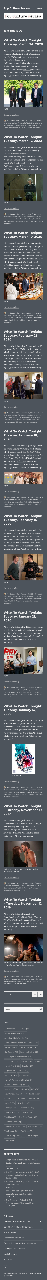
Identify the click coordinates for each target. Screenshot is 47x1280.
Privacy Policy (23, 1273)
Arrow (21, 690)
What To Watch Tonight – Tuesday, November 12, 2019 (23, 903)
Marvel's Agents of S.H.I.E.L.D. (18, 1080)
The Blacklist (11, 1112)
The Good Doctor (28, 1117)
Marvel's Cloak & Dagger (16, 1085)
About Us (8, 1259)
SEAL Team (23, 1103)
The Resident (13, 128)
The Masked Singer (14, 1126)
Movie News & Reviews (14, 1238)
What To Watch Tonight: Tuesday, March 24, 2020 (23, 42)
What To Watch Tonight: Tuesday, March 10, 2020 (23, 235)
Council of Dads (24, 123)
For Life (15, 125)
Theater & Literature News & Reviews (20, 1243)
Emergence (8, 792)
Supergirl (10, 1108)
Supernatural (26, 1108)
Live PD (23, 1071)
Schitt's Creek (38, 219)
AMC (25, 1029)
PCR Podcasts (10, 1232)
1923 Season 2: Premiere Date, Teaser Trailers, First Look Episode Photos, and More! (23, 1163)
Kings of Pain (33, 979)
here (6, 830)
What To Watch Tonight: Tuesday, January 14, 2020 (23, 710)
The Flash (7, 221)
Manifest (24, 1075)
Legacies (9, 1071)
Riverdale (33, 1098)
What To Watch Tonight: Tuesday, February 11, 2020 (23, 520)
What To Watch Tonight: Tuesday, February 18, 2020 (23, 435)
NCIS (20, 125)
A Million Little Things (15, 1043)
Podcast (13, 60)
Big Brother (11, 1052)
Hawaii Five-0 (12, 1066)
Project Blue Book (28, 125)
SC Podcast (27, 536)
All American (11, 1029)
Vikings (9, 1140)
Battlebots (10, 1047)
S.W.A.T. (9, 1103)
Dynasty (26, 1061)
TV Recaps (8, 1216)
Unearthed (32, 221)
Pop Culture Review (17, 8)
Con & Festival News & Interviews (18, 1227)
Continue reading (11, 115)
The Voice (11, 422)
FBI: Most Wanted (10, 692)
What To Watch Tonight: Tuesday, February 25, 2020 (23, 335)
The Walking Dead (14, 1136)
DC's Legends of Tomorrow (28, 216)
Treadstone (8, 890)
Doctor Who (11, 1061)
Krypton (27, 1066)
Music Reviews (10, 1254)
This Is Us (21, 128)
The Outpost (34, 1126)
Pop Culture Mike (13, 121)
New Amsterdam (13, 219)
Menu (39, 8)
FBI (10, 125)
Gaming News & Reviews (14, 1249)
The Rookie (11, 1131)
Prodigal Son (33, 1094)
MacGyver (10, 1075)
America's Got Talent (15, 1033)
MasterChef (11, 1089)
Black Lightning (29, 1052)
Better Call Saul (28, 1047)
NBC (25, 1089)
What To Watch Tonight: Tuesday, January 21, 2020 (23, 616)
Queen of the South (14, 1098)
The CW (27, 1112)
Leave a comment (33, 128)
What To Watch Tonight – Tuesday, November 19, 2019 (23, 810)
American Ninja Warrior (16, 1038)
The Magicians (12, 1122)
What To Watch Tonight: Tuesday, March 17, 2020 (23, 139)
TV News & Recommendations (17, 1221)
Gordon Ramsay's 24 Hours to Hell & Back (21, 417)
